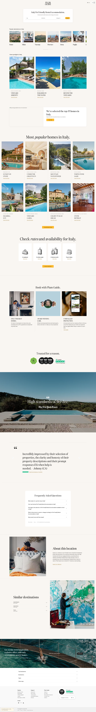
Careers (45, 697)
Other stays (21, 681)
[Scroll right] (50, 49)
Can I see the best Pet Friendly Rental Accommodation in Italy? (42, 504)
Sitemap (25, 710)
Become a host (20, 692)
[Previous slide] (13, 458)
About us (45, 692)
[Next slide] (79, 458)
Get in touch (33, 693)
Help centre (33, 692)
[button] (48, 2)
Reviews (32, 697)
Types (19, 678)
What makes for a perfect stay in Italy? (36, 501)
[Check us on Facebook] (21, 703)
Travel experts (33, 694)
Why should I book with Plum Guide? (36, 517)
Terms (18, 710)
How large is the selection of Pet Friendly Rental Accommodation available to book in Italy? (46, 508)
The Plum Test (46, 696)
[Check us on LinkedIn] (23, 703)
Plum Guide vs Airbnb (21, 697)
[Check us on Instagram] (19, 703)
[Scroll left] (45, 49)
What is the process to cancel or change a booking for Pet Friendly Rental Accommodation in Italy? (44, 513)
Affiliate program (21, 694)
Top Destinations (22, 671)
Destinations (21, 674)
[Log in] (93, 3)
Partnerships (20, 693)
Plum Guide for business (48, 694)
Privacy (21, 710)
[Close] (13, 708)
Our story (46, 693)
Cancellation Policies (34, 696)
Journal (19, 696)
